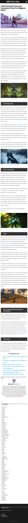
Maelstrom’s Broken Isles (6, 243)
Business (4, 415)
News (3, 466)
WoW (2, 378)
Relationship (4, 476)
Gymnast (4, 447)
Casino (3, 419)
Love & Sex (4, 456)
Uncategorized (5, 495)
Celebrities (4, 422)
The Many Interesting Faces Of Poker (11, 372)
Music (3, 462)
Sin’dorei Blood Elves (20, 124)
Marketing (4, 457)
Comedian (4, 425)
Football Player (5, 437)
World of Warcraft (21, 377)
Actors (3, 408)
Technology (4, 488)
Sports (3, 484)
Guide (3, 445)
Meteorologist (5, 458)
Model (3, 460)
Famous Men (4, 432)
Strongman (4, 485)
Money (3, 461)
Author (3, 412)
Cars (3, 418)
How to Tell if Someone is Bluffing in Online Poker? (14, 370)
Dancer (3, 426)
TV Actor (4, 493)
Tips (3, 489)
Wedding (4, 497)
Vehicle (3, 496)
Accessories (4, 406)
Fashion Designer (5, 435)
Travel (3, 492)
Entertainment (5, 430)
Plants (3, 469)
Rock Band (4, 479)
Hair (3, 448)
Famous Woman (5, 434)
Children (3, 423)
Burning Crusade (5, 377)
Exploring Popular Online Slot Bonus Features (13, 374)
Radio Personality (5, 474)
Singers (3, 483)
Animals (3, 410)
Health (3, 449)
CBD (3, 421)
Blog (3, 414)
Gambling (4, 440)
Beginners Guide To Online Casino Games (12, 364)
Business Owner (5, 417)
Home (3, 450)
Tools (3, 491)
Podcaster (4, 470)
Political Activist (5, 471)
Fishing (3, 436)
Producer (4, 473)
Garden (3, 444)
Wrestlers (4, 498)
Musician (4, 463)
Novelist (3, 467)
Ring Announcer (5, 478)
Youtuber (4, 500)
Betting (3, 413)
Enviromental (4, 431)
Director (3, 427)
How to (3, 452)
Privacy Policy (5, 516)
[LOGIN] (26, 1)
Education (4, 428)
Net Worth (4, 465)
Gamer (3, 441)
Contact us (4, 515)
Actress (3, 409)
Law (3, 454)
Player (13, 377)
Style (3, 487)
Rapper (3, 475)
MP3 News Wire (12, 1)
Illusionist (4, 453)
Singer (3, 482)
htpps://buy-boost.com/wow (20, 333)
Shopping (4, 480)
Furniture (4, 439)
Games (3, 443)
